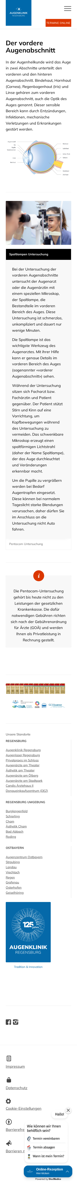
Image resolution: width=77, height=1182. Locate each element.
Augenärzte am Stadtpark (24, 781)
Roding (11, 837)
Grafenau (12, 882)
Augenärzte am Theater (22, 765)
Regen (10, 877)
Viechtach (13, 872)
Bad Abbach (14, 831)
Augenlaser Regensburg (23, 755)
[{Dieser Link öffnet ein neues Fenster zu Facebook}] (8, 1022)
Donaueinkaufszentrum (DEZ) (27, 791)
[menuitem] (65, 14)
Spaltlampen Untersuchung (28, 254)
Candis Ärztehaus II (19, 786)
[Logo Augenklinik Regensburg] (18, 13)
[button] (46, 1137)
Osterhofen (14, 887)
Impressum (15, 1066)
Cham (10, 821)
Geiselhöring (15, 893)
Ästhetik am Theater (20, 770)
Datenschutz (16, 1087)
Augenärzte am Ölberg (22, 775)
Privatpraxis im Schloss (22, 760)
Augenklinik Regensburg (23, 750)
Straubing (13, 862)
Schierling (13, 816)
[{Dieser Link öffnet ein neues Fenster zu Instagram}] (15, 1022)
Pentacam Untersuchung (26, 544)
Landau (11, 867)
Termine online (58, 23)
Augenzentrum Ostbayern (24, 857)
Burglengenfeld (17, 811)
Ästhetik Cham (16, 826)
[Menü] (65, 14)
